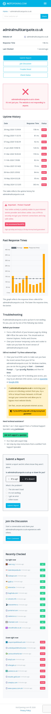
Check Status (25, 75)
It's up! (13, 478)
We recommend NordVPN (15, 224)
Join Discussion (25, 63)
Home (5, 11)
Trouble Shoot (25, 69)
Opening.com (17, 3)
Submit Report (25, 58)
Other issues (13, 499)
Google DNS (14, 382)
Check (44, 16)
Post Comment (13, 538)
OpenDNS (43, 379)
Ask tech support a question (15, 435)
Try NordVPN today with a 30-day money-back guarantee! (29, 412)
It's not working (14, 493)
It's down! (28, 478)
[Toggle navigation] (45, 3)
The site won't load (16, 489)
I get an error (13, 496)
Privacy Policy (25, 710)
